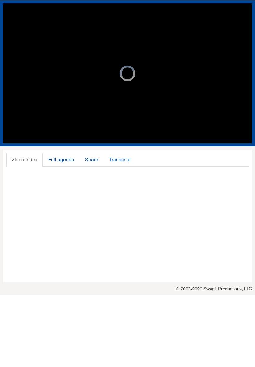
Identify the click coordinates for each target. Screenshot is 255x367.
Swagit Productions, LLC (227, 288)
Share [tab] (91, 159)
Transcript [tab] (120, 159)
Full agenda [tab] (61, 159)
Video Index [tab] (24, 159)
